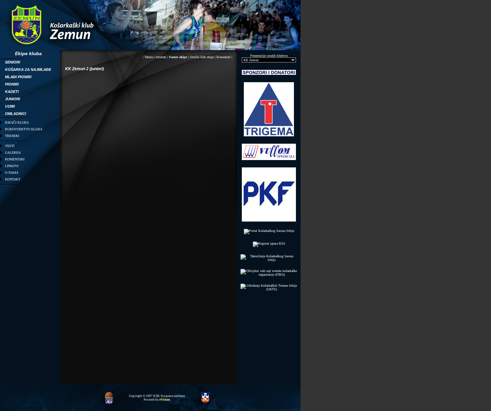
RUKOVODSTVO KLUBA (23, 129)
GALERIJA (13, 152)
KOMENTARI (14, 159)
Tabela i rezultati (155, 57)
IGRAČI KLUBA (17, 122)
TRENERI (12, 136)
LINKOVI (11, 166)
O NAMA (11, 172)
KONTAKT (12, 179)
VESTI (9, 146)
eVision (164, 399)
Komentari (223, 57)
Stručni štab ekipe (202, 57)
